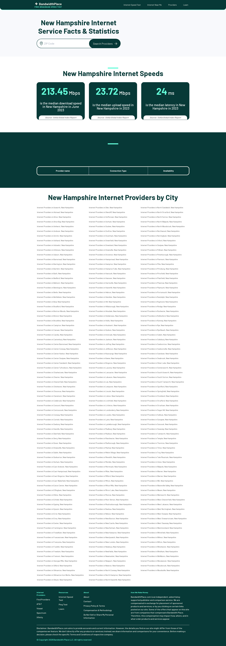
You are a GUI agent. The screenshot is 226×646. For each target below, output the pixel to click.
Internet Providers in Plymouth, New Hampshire (159, 287)
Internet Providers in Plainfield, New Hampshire (159, 278)
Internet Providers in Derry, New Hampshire (54, 438)
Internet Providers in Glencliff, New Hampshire (107, 212)
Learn (185, 5)
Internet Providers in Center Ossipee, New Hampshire (58, 358)
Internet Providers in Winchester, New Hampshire (160, 547)
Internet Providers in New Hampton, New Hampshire (109, 532)
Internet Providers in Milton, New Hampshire (106, 481)
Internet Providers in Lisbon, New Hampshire (106, 396)
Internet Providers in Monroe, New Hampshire (106, 495)
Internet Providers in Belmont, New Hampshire (55, 283)
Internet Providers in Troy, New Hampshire (157, 452)
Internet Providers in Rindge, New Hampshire (158, 306)
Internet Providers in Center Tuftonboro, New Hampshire (59, 368)
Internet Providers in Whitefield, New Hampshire (160, 532)
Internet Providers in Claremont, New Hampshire (56, 396)
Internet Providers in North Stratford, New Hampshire (162, 212)
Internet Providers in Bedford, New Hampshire (55, 278)
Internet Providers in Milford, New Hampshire (106, 476)
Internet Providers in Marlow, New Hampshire (106, 448)
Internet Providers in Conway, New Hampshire (55, 415)
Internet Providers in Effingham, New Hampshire (56, 490)
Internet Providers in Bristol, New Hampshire (54, 316)
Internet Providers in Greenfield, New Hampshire (108, 240)
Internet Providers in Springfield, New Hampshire (160, 391)
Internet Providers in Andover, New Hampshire (55, 231)
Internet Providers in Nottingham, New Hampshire (160, 236)
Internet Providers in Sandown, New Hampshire (159, 353)
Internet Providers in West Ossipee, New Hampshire (161, 514)
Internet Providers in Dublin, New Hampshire (54, 452)
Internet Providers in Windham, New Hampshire (159, 551)
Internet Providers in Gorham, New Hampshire (107, 222)
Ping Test (63, 604)
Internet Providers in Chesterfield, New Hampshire (57, 382)
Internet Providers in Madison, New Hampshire (107, 434)
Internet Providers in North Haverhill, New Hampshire (109, 580)
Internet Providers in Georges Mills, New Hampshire (57, 561)
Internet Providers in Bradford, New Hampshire (55, 306)
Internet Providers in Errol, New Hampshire (53, 514)
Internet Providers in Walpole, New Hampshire (159, 467)
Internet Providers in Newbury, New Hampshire (107, 547)
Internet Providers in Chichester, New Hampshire (56, 386)
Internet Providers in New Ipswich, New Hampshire (108, 537)
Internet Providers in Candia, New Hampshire (54, 335)
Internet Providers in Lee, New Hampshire (105, 382)
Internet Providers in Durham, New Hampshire (55, 462)
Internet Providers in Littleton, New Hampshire (107, 405)
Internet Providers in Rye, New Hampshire (157, 325)
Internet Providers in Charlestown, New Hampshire (57, 372)
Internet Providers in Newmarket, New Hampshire (108, 556)
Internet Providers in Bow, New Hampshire (53, 302)
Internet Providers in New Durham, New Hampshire (108, 528)
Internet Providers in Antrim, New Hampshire (54, 236)
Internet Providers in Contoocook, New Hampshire (57, 410)
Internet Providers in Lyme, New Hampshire (106, 419)
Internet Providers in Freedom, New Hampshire (55, 551)
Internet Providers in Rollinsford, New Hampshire (160, 316)
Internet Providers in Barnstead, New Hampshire (56, 259)
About (86, 597)
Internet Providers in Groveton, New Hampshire (107, 255)
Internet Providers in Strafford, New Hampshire (159, 401)
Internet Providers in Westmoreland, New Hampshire (161, 528)
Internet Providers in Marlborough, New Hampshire (109, 443)
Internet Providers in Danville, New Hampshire (55, 429)
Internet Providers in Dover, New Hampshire (54, 443)
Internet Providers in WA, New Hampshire (157, 481)
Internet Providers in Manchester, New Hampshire (108, 438)
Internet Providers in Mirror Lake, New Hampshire (108, 490)
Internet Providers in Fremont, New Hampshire (55, 556)
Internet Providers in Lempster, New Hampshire (107, 386)
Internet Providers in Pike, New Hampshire (157, 264)
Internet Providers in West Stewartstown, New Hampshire (164, 518)
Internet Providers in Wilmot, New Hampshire (158, 537)
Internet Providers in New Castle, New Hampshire (108, 523)
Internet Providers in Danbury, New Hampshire (55, 424)
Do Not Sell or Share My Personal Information (99, 616)
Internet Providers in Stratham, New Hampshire (159, 405)
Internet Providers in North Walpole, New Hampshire (161, 222)
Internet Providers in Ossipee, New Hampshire (159, 245)
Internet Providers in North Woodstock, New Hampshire (163, 226)
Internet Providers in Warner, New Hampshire (158, 471)
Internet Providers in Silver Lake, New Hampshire (160, 363)
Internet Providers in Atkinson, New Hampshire (55, 250)
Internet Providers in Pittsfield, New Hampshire (159, 273)
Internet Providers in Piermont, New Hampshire (159, 259)
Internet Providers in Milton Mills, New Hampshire (108, 485)
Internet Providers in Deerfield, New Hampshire (55, 434)
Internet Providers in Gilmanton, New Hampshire (56, 570)
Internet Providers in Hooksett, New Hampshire (107, 325)
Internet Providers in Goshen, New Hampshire (107, 226)
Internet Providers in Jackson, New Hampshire (107, 339)
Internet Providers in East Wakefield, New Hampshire (58, 481)
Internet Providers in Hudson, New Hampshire (107, 330)
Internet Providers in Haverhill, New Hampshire (107, 287)
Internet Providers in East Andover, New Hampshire (57, 467)
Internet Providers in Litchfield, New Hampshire (107, 401)
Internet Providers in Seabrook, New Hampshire (159, 358)
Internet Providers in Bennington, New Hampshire (56, 287)
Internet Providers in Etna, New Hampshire (53, 518)
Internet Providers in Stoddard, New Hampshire (159, 396)
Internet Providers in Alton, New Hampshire (54, 217)
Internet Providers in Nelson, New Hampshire (106, 514)
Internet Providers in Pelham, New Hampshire (158, 250)
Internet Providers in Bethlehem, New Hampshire (56, 297)
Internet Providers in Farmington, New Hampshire (56, 528)
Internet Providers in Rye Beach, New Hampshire (159, 330)
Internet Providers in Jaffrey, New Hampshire (106, 344)
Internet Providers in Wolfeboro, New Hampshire (160, 556)
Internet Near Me (154, 5)
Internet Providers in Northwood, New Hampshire (160, 231)
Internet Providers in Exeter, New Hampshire (54, 523)
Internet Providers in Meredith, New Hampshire (107, 457)
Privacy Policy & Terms (94, 606)
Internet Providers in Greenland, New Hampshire (108, 245)
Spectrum (41, 613)
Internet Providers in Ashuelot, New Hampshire (55, 245)
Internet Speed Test (132, 5)
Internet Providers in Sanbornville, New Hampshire (160, 349)
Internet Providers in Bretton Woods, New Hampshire (58, 311)
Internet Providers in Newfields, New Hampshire (107, 551)
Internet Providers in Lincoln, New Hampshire (106, 391)
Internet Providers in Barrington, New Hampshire (56, 264)
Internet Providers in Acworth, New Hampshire (55, 207)
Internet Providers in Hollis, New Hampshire (106, 320)
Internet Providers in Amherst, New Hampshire (55, 226)
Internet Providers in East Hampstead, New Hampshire (58, 471)
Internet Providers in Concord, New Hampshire (55, 405)
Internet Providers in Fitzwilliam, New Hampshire (56, 532)
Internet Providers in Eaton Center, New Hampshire (57, 485)
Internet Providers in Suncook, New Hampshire (159, 424)
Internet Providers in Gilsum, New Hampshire (54, 580)
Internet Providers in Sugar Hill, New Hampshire (159, 410)
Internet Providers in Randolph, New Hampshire (159, 297)
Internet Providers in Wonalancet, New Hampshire (160, 561)
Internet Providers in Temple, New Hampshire (158, 438)
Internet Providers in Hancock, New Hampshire (107, 273)
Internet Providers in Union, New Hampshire (158, 462)
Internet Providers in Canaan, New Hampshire (55, 330)
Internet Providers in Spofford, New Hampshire (159, 386)
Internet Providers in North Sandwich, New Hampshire (162, 207)
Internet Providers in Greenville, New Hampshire (107, 250)
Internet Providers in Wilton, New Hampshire (158, 542)
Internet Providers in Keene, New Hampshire (106, 358)
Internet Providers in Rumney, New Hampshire (158, 320)
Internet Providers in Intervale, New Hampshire (107, 335)
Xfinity (40, 617)
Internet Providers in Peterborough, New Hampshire (161, 255)
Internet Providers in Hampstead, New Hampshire (108, 259)
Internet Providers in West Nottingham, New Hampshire (162, 509)
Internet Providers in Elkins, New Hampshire (54, 495)
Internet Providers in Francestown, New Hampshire (57, 537)
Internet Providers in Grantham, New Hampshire (108, 236)
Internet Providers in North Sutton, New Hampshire (161, 217)
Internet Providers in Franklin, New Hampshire (55, 547)
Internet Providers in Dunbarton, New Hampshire (56, 457)
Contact (87, 601)
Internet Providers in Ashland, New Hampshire (55, 240)
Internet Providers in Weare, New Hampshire (158, 490)
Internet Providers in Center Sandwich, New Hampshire (58, 363)
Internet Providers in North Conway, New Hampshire (109, 570)
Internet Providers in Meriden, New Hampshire (107, 462)
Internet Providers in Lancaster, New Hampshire (108, 372)
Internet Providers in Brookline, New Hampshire (55, 320)
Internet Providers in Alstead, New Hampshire (55, 212)
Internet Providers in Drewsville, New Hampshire (56, 448)
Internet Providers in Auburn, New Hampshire (54, 255)
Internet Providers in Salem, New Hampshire (158, 335)
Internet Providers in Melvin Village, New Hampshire (109, 452)
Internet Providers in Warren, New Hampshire (158, 476)
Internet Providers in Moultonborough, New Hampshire (110, 504)
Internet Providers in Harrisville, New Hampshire (107, 283)
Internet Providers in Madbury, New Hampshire (107, 429)
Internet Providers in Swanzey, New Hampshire (159, 429)
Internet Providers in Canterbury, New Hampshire (56, 339)
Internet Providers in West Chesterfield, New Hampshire (163, 500)
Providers (172, 5)
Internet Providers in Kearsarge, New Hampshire (108, 353)
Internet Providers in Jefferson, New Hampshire (107, 349)
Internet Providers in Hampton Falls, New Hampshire (109, 269)
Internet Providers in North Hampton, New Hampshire (110, 575)
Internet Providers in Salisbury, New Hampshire (159, 339)
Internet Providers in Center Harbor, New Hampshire (57, 353)
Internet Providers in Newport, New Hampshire (107, 561)
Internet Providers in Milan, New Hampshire (106, 471)
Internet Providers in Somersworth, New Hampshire (161, 368)
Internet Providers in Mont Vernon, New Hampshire (108, 500)
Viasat (40, 608)
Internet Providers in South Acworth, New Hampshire (161, 372)
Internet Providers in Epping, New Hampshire (54, 504)
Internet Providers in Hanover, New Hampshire (107, 278)
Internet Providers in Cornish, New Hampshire (55, 419)
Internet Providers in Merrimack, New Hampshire (108, 467)
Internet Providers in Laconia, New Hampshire (107, 368)
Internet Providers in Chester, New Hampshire (55, 377)
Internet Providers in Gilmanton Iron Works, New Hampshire (60, 575)
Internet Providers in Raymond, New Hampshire (159, 302)
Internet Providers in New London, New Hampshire (108, 542)
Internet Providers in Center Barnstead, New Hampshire (59, 344)
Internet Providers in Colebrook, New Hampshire (56, 401)
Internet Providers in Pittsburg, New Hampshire (159, 269)
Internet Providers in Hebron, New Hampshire (106, 292)
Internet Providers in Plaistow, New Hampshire (159, 283)
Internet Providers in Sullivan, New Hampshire (159, 415)
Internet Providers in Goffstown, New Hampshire (108, 217)
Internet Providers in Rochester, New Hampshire (160, 311)
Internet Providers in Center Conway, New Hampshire (58, 349)
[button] (104, 43)
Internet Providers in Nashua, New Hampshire (107, 509)
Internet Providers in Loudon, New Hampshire (107, 415)
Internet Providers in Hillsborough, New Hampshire (109, 306)
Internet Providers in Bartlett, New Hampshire (55, 269)
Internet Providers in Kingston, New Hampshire (107, 363)
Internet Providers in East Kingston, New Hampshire (57, 476)
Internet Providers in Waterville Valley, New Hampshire (162, 485)
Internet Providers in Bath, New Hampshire (53, 273)
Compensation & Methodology (98, 610)
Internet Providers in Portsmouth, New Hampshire (160, 292)
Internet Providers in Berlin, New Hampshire (54, 292)
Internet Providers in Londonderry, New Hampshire (109, 410)
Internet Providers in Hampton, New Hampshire (107, 264)
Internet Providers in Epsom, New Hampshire (54, 509)
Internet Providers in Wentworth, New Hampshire (160, 495)
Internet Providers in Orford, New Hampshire (158, 240)
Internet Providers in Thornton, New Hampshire (159, 443)
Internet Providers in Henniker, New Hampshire (107, 297)
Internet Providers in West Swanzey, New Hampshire (161, 523)
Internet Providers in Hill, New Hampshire (105, 302)
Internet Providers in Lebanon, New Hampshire (107, 377)
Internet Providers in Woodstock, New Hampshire (160, 565)
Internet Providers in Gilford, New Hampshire (54, 565)
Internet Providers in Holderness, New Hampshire (108, 316)
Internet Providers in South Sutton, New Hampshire (161, 377)
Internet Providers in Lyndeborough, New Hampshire (109, 424)
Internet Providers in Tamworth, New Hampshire (160, 434)
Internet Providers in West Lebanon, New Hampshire (161, 504)
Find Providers (43, 599)
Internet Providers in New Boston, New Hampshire (108, 518)
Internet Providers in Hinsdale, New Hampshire (107, 311)
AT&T (39, 604)
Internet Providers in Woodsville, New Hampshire (160, 570)
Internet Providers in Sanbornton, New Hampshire (160, 344)
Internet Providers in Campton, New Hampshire (55, 325)
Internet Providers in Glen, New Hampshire (105, 207)
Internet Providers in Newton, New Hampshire (107, 565)
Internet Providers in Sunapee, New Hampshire (159, 419)
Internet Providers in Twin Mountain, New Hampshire (161, 457)
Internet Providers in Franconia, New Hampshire (56, 542)
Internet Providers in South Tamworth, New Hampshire (162, 382)
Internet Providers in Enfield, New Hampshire (54, 500)
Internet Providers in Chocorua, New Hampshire (55, 391)
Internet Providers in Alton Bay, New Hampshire (55, 222)
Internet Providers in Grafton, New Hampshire (107, 231)
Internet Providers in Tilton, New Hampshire (158, 448)
